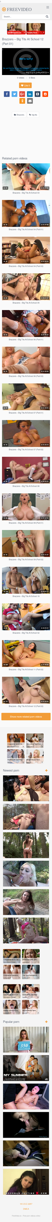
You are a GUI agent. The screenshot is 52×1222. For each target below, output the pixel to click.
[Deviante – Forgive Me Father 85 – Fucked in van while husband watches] (26, 1096)
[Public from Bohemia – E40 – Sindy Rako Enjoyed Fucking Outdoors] (26, 930)
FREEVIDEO (19, 9)
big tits (34, 114)
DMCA (26, 1208)
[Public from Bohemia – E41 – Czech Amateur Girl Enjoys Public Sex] (26, 902)
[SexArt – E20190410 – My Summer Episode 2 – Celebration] (26, 1068)
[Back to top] (48, 1217)
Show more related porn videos (26, 716)
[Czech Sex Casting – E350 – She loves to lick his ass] (26, 1039)
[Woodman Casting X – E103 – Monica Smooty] (26, 1182)
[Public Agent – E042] (26, 1153)
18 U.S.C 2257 (26, 1203)
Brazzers (20, 114)
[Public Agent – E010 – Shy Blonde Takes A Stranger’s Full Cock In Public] (26, 1125)
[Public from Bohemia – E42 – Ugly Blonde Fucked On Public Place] (26, 874)
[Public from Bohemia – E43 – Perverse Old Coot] (26, 845)
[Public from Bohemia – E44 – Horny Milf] (26, 817)
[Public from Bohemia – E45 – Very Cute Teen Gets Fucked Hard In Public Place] (26, 788)
